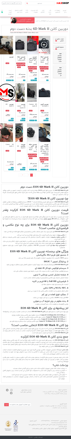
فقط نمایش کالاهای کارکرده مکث (59, 57)
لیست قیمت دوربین (10, 12)
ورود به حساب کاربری (8, 3)
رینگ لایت (47, 394)
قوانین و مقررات (49, 406)
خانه (68, 21)
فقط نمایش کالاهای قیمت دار (59, 71)
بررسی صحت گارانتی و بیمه (59, 394)
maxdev (30, 437)
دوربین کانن (56, 21)
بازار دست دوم (49, 12)
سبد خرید (18, 3)
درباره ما (64, 406)
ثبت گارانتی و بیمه (48, 392)
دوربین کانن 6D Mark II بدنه (45, 21)
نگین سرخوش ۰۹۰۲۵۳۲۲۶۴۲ (25, 21)
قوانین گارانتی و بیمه (61, 392)
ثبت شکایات (56, 408)
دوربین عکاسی (62, 21)
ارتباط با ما (58, 406)
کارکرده (36, 21)
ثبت (6, 405)
